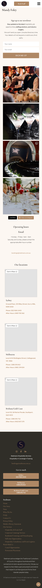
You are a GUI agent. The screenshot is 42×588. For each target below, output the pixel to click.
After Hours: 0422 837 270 (15, 421)
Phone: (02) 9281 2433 (13, 310)
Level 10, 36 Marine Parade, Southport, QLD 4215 (19, 413)
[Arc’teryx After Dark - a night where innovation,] (21, 159)
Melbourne (21, 484)
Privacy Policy (8, 521)
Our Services (7, 527)
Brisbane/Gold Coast (21, 491)
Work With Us (8, 544)
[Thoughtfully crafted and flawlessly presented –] (21, 122)
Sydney (21, 476)
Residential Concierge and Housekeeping (18, 536)
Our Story (6, 506)
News (5, 509)
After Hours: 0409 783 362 (15, 313)
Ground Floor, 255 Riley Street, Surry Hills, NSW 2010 (20, 305)
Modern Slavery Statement (12, 524)
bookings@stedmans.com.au (21, 253)
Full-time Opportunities (13, 539)
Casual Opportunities (12, 547)
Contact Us (7, 518)
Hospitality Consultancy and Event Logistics (20, 542)
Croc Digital (21, 580)
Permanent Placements (12, 550)
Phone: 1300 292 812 (13, 364)
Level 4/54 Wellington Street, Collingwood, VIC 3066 (21, 359)
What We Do (7, 512)
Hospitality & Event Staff (13, 530)
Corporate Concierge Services (15, 533)
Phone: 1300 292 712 (13, 419)
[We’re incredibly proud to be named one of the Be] (21, 84)
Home (5, 503)
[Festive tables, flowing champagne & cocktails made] (21, 196)
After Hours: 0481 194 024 (15, 367)
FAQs (5, 515)
